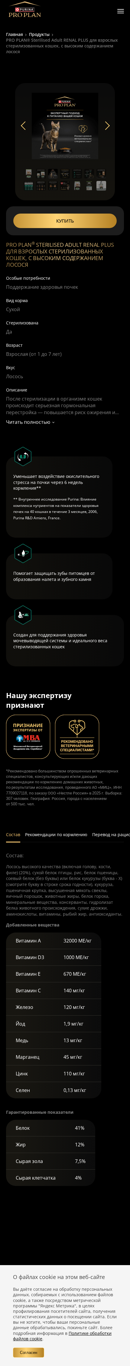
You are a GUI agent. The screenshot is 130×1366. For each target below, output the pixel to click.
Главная (14, 34)
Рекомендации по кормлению (56, 834)
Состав (13, 834)
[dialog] (65, 1315)
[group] (65, 126)
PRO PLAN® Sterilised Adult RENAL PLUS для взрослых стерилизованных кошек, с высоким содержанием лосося (62, 45)
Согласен (28, 1352)
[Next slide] (105, 126)
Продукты (39, 34)
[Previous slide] (25, 126)
